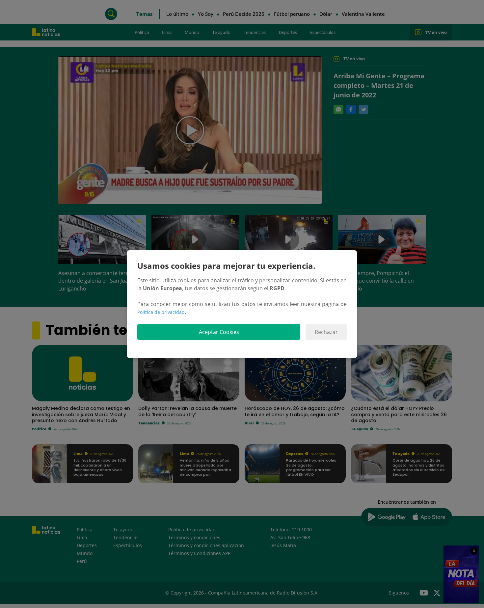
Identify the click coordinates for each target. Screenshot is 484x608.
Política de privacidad (161, 312)
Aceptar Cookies (219, 332)
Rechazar (326, 332)
